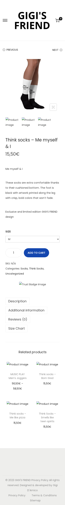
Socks (24, 268)
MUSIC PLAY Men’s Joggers (18, 376)
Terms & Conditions (44, 495)
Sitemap (35, 500)
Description (17, 301)
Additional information (26, 310)
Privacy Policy (39, 480)
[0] (57, 20)
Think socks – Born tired (47, 376)
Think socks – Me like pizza (17, 415)
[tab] (32, 301)
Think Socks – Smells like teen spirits (47, 417)
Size (8, 231)
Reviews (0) (17, 319)
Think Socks (36, 268)
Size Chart (16, 328)
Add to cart (36, 253)
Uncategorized (14, 273)
